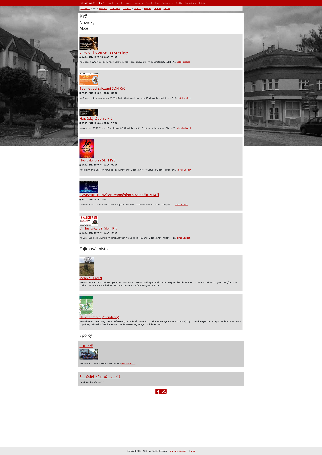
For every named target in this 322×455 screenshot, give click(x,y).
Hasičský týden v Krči (96, 118)
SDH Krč (86, 345)
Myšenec (127, 8)
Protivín (137, 8)
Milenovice (115, 8)
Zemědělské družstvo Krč (99, 376)
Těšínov (157, 8)
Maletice (103, 8)
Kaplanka (138, 3)
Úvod (110, 3)
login (193, 451)
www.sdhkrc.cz (128, 363)
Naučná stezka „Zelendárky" (99, 317)
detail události (183, 61)
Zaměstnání (190, 3)
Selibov (147, 8)
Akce (128, 3)
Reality (179, 3)
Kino (157, 3)
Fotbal (149, 3)
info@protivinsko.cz (179, 451)
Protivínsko (90, 3)
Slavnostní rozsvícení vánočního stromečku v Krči (119, 194)
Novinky (119, 3)
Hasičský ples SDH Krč (97, 160)
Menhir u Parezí (90, 278)
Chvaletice (85, 8)
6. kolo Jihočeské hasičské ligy (103, 52)
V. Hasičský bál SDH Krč (98, 228)
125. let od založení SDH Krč (102, 88)
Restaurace (167, 3)
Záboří (167, 8)
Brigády (203, 3)
